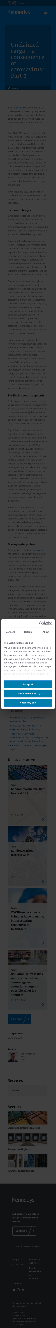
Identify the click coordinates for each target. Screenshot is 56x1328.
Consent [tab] (10, 632)
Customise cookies (26, 693)
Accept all (28, 684)
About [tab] (45, 632)
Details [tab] (28, 632)
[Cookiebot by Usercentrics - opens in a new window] (39, 623)
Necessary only (28, 702)
